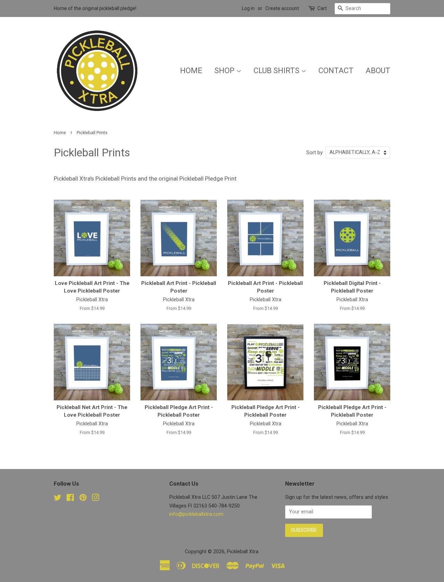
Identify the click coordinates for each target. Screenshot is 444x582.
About (378, 70)
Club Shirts (277, 70)
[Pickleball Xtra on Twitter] (57, 499)
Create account (282, 8)
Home (191, 70)
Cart (322, 8)
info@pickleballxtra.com (196, 514)
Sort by (314, 152)
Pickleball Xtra (242, 552)
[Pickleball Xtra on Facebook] (70, 499)
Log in (248, 8)
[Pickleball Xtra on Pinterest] (83, 499)
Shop (225, 70)
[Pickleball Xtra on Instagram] (95, 499)
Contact (335, 70)
